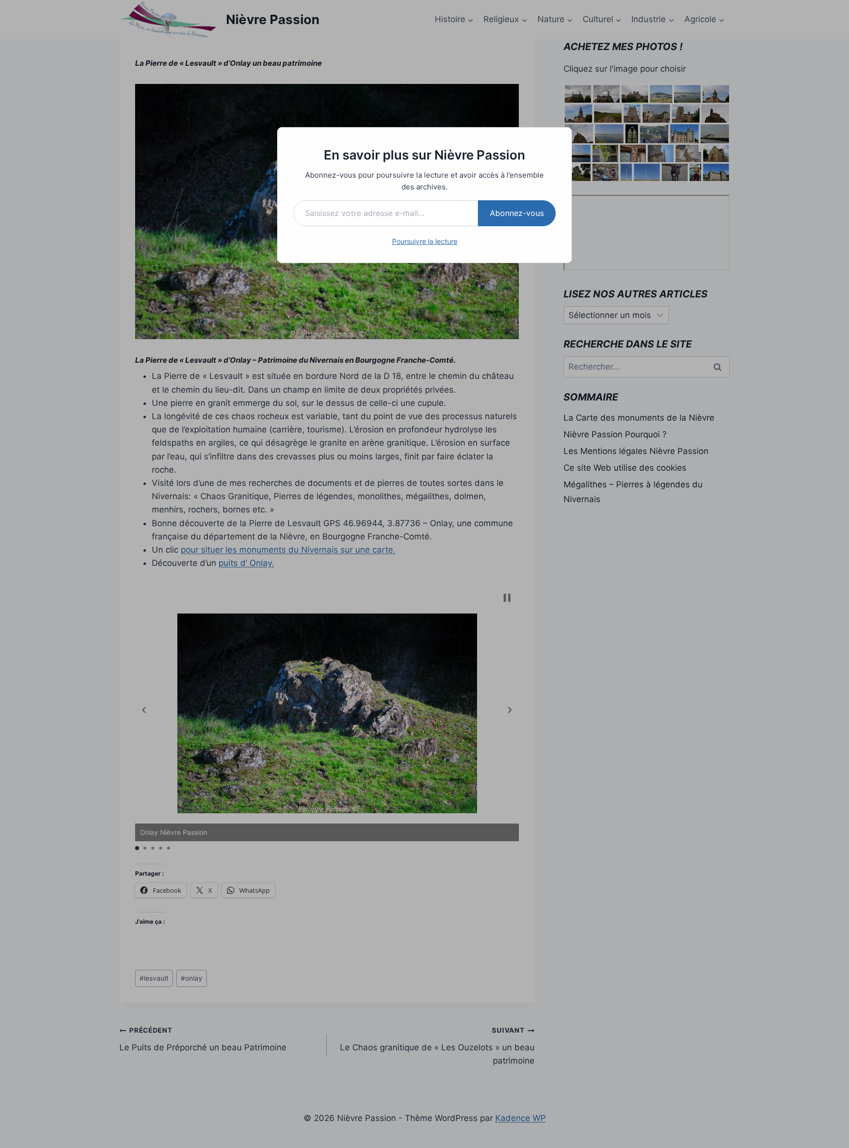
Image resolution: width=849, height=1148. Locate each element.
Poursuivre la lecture (424, 241)
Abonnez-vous (517, 213)
